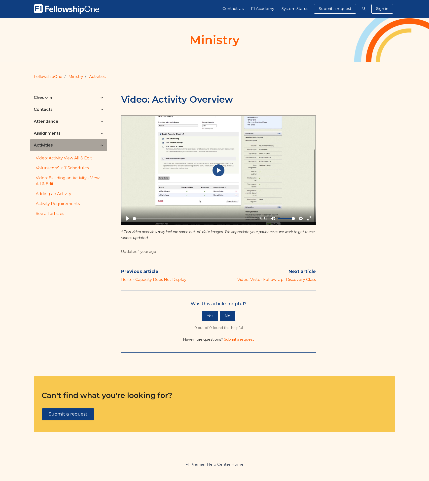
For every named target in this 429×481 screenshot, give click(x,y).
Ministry (76, 76)
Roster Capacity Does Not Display (153, 279)
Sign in (382, 8)
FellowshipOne (48, 76)
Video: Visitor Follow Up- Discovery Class (276, 279)
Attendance (46, 121)
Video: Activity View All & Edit (64, 158)
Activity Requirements (58, 203)
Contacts (43, 109)
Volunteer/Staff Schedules (62, 168)
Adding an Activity (53, 193)
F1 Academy (262, 8)
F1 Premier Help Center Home (214, 464)
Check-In (43, 97)
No (227, 316)
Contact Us (233, 8)
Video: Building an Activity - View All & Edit (68, 181)
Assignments (47, 133)
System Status (295, 8)
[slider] (195, 218)
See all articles (50, 213)
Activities (97, 76)
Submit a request (335, 8)
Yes (210, 316)
